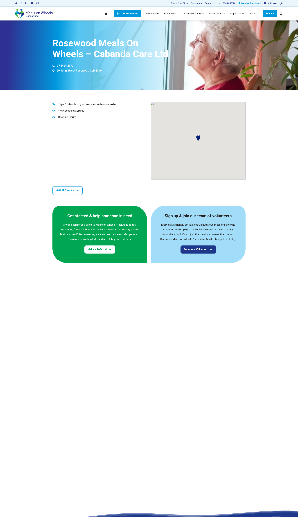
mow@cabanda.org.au (71, 110)
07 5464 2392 (65, 65)
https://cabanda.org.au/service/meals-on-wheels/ (87, 104)
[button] (198, 138)
